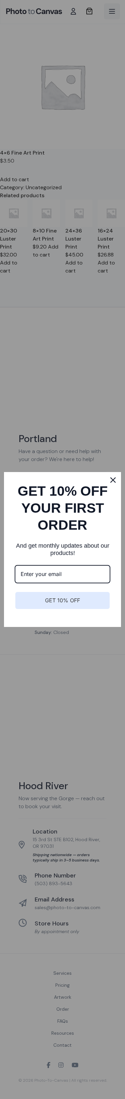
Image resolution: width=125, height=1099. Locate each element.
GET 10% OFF (62, 600)
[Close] (113, 480)
